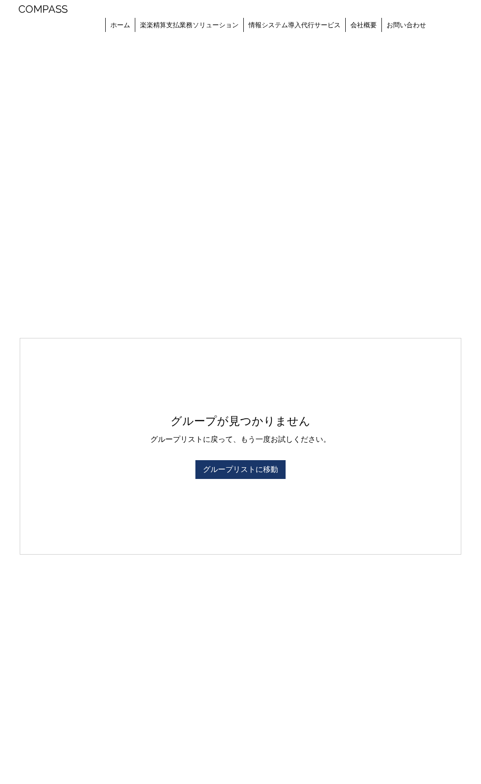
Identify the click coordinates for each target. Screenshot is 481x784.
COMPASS (43, 9)
